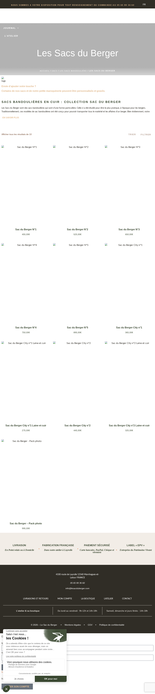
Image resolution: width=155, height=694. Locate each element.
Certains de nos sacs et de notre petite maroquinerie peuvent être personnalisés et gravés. (53, 91)
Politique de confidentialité (111, 625)
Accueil (44, 71)
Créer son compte (17, 686)
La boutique (88, 599)
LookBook (11, 20)
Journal (9, 28)
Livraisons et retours (35, 599)
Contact (127, 599)
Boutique (9, 12)
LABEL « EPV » (136, 545)
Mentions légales (73, 625)
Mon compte (65, 599)
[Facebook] (139, 574)
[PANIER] (141, 24)
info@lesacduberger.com (77, 588)
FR (144, 4)
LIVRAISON (19, 545)
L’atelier (11, 36)
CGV (90, 625)
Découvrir (26, 215)
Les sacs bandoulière (73, 71)
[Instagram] (146, 574)
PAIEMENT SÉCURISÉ (97, 545)
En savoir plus (10, 117)
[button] (6, 41)
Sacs (54, 71)
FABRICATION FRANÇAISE (58, 545)
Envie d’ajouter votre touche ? (19, 86)
